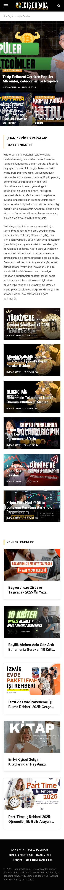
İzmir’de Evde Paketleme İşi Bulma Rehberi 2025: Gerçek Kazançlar (30, 707)
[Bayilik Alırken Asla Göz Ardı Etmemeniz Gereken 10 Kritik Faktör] (32, 622)
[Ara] (58, 6)
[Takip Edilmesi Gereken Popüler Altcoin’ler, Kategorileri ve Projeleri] (32, 56)
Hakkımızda (43, 855)
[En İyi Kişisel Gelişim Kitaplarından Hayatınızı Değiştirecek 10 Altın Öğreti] (32, 737)
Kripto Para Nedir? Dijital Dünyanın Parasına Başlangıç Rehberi (29, 507)
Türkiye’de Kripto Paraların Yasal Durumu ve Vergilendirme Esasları (31, 470)
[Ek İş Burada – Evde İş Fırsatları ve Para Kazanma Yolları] (32, 6)
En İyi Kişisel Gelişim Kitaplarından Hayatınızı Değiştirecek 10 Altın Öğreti (30, 764)
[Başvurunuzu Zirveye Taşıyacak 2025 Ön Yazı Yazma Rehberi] (32, 565)
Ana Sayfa (9, 16)
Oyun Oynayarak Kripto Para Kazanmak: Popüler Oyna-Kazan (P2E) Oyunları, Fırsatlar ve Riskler (15, 113)
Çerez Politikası (38, 850)
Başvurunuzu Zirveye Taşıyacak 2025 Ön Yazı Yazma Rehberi (27, 592)
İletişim (17, 860)
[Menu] (6, 6)
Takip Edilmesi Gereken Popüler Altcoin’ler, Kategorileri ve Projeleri (30, 79)
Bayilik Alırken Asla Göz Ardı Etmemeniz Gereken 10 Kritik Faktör (31, 649)
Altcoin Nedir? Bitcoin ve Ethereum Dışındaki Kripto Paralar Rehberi (26, 361)
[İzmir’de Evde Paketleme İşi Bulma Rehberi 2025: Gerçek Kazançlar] (32, 679)
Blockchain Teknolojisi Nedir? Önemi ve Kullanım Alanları (30, 400)
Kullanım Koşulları (39, 860)
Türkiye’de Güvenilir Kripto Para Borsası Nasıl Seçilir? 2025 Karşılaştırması (31, 324)
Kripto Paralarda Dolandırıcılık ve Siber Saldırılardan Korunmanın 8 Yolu (30, 434)
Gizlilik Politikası (21, 855)
